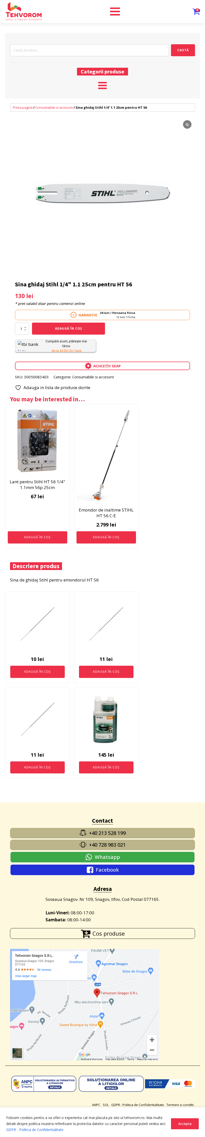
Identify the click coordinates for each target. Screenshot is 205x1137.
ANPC (96, 1105)
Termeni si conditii (180, 1105)
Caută (183, 50)
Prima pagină (22, 107)
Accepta (185, 1123)
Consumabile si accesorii (54, 107)
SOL (106, 1105)
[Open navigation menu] (102, 86)
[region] (102, 1122)
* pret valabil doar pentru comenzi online (50, 303)
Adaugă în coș (68, 328)
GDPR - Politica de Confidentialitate (35, 1129)
